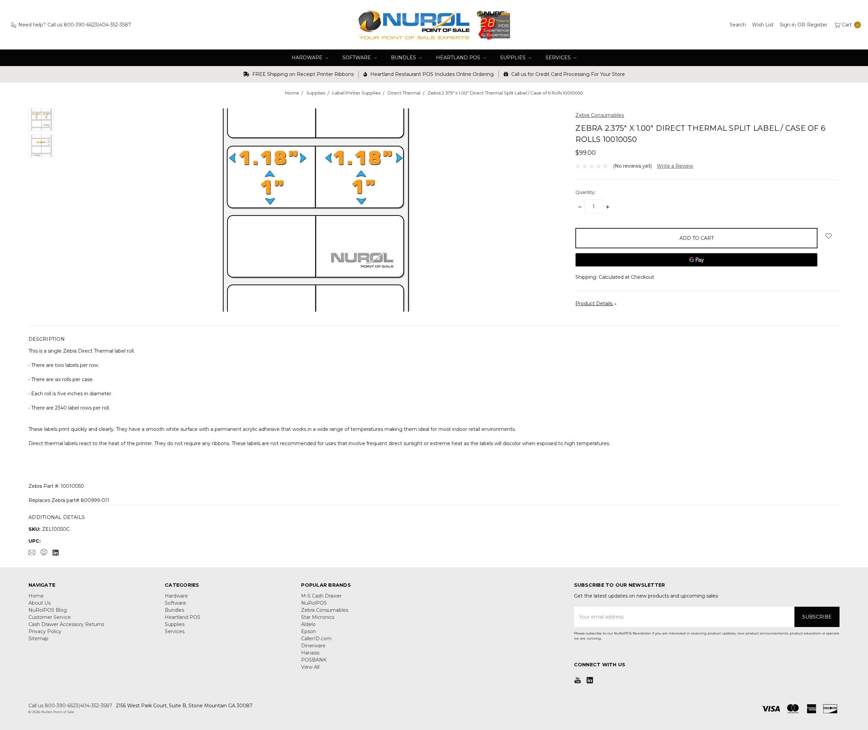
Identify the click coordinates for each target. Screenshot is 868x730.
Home (36, 596)
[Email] (31, 552)
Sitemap (38, 638)
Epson (308, 631)
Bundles (404, 58)
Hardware (308, 58)
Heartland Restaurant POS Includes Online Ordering (431, 74)
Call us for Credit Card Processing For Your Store (567, 74)
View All (310, 667)
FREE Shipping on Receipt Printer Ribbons (302, 74)
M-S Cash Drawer (321, 596)
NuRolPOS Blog (47, 610)
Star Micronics (317, 617)
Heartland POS (458, 58)
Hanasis (310, 653)
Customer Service (49, 617)
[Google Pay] (696, 260)
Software (357, 58)
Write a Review (675, 166)
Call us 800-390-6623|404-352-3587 (70, 706)
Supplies (513, 58)
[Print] (43, 552)
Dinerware (313, 646)
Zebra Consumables (324, 610)
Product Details (594, 303)
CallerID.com (316, 638)
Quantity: (585, 192)
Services (559, 58)
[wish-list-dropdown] (828, 236)
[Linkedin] (55, 552)
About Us (39, 603)
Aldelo (308, 624)
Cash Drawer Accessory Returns (66, 624)
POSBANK (314, 660)
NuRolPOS (314, 603)
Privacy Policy (44, 631)
